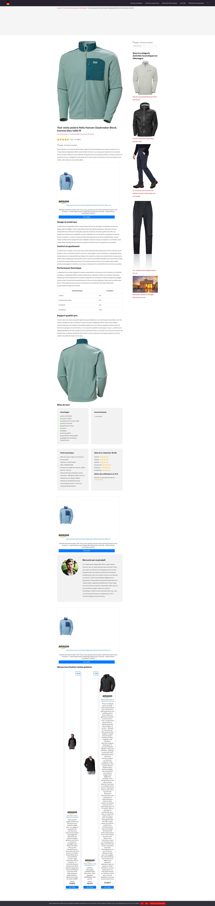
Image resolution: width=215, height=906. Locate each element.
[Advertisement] (107, 21)
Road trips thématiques (169, 3)
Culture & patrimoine (152, 3)
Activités (183, 3)
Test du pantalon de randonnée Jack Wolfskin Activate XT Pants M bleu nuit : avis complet (144, 193)
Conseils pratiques (136, 3)
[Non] (213, 903)
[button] (208, 3)
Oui (142, 903)
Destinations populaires (196, 3)
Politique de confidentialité (157, 903)
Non (147, 903)
